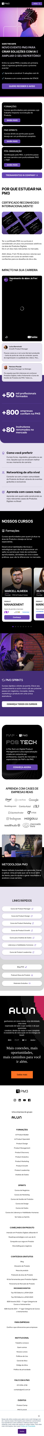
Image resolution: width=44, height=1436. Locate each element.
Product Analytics (22, 1157)
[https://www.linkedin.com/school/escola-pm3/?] (19, 1100)
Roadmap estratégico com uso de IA (22, 1237)
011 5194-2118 (22, 1385)
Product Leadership (22, 1170)
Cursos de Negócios (22, 1190)
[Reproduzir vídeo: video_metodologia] (22, 846)
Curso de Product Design (20, 916)
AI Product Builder (22, 1135)
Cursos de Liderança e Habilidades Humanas (22, 1213)
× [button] (39, 1415)
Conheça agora (22, 767)
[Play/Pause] (37, 337)
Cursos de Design (22, 1204)
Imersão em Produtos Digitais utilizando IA (22, 1233)
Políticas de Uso (22, 1356)
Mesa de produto (22, 1270)
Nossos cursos (22, 1352)
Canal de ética (22, 1361)
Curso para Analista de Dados (21, 938)
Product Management (22, 1148)
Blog (22, 1262)
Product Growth (22, 1166)
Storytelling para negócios (22, 1246)
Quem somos (22, 1347)
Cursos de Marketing (22, 1195)
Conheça (17, 617)
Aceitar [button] (22, 1431)
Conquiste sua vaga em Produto (22, 1242)
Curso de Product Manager (21, 909)
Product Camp (22, 1405)
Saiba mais (22, 1074)
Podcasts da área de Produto (22, 1275)
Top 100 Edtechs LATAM (20, 1297)
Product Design (22, 1144)
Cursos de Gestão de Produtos (22, 1199)
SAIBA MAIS (12, 120)
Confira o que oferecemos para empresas (22, 1327)
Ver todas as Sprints (22, 1217)
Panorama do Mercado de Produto (22, 1284)
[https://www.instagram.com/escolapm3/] (14, 1100)
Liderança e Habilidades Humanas (20, 945)
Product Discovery (22, 1152)
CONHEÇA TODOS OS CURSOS (22, 704)
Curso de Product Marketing (20, 923)
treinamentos (23, 1312)
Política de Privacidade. (28, 1426)
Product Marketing (22, 1161)
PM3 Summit (22, 1410)
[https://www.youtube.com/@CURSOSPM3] (24, 1100)
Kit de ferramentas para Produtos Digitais (22, 1279)
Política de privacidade (22, 1370)
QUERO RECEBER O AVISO (22, 86)
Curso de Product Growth (20, 931)
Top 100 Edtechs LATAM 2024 (22, 1293)
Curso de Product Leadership (20, 952)
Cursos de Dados (22, 1208)
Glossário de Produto (22, 1266)
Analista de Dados (22, 1175)
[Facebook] (29, 1100)
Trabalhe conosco (22, 1343)
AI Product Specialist (22, 1139)
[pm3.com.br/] (22, 1091)
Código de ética (22, 1365)
